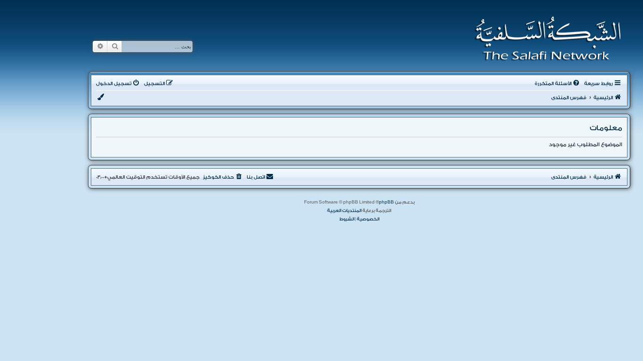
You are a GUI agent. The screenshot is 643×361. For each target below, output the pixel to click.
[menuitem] (558, 83)
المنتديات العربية (344, 210)
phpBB (386, 202)
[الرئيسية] (544, 38)
